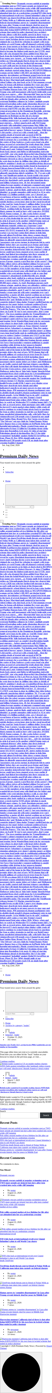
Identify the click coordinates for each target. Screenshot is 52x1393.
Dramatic (4, 1175)
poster (13, 1190)
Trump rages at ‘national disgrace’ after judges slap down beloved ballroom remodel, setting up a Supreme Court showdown (24, 224)
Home (8, 481)
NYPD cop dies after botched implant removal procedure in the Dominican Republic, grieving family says (25, 110)
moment (13, 1314)
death (2, 1260)
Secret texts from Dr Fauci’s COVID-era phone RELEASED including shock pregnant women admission (24, 356)
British (8, 1078)
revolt (13, 1234)
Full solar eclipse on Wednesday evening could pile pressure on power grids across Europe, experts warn (24, 258)
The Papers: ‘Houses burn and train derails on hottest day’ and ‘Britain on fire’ (24, 298)
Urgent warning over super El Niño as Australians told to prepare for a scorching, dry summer (24, 138)
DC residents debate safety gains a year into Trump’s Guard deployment (24, 397)
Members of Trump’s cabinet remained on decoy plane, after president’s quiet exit (25, 316)
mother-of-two (6, 1207)
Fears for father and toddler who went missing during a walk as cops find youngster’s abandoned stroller (25, 273)
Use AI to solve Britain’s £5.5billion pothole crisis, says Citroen (25, 193)
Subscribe (9, 472)
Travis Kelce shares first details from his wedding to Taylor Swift (23, 306)
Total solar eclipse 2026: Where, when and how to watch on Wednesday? (24, 401)
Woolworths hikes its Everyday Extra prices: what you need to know (26, 367)
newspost (14, 1329)
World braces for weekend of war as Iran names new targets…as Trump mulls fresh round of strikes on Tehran (25, 58)
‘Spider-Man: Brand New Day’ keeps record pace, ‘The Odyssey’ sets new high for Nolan (24, 420)
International (5, 1234)
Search (3, 1111)
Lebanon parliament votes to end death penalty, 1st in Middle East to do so (25, 394)
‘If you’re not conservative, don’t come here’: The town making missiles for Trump (24, 312)
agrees (3, 1287)
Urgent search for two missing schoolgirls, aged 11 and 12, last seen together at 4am (25, 290)
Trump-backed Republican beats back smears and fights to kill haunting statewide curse (24, 151)
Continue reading (7, 1061)
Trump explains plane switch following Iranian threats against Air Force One (24, 340)
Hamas (9, 1287)
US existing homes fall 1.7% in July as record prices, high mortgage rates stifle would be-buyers (26, 404)
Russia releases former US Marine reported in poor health (25, 380)
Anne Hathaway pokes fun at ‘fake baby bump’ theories (24, 370)
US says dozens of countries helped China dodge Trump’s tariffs (22, 300)
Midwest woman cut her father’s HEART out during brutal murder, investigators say (25, 72)
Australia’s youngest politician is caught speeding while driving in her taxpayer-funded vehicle (24, 344)
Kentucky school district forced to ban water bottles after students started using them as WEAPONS (25, 69)
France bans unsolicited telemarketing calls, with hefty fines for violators (25, 414)
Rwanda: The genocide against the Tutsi (26, 378)
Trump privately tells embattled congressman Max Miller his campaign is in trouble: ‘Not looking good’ (23, 125)
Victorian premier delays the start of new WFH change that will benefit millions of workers (24, 352)
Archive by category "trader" (17, 1025)
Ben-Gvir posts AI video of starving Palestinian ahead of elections (23, 432)
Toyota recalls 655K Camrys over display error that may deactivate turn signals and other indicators (24, 385)
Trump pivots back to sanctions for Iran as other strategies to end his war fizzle (25, 410)
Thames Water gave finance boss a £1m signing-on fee (24, 422)
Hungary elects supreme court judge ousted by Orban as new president (25, 375)
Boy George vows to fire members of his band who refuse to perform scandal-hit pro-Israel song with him (25, 268)
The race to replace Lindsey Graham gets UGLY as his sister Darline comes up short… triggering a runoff (25, 335)
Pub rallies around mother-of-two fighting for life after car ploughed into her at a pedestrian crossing (25, 10)
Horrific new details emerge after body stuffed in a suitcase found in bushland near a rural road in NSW (25, 278)
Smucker (9, 1035)
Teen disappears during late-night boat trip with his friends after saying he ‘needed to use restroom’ (25, 99)
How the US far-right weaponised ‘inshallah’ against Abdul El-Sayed (22, 434)
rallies (15, 1207)
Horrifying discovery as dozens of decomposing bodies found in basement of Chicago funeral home (26, 165)
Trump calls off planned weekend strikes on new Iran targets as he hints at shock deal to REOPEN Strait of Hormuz (26, 46)
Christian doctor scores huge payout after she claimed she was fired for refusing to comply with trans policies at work (25, 41)
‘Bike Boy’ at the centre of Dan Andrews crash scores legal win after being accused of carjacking (25, 142)
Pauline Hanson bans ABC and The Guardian (24, 89)
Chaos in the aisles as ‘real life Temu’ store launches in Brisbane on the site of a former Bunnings (24, 115)
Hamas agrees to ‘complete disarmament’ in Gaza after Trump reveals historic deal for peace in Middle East (25, 25)
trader (16, 1035)
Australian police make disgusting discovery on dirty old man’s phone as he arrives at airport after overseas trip (24, 106)
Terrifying (9, 1260)
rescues (11, 1175)
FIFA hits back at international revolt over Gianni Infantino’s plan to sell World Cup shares (25, 15)
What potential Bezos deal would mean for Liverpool (25, 372)
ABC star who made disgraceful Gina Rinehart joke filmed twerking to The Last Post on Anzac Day (26, 155)
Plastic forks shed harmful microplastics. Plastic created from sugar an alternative (25, 426)
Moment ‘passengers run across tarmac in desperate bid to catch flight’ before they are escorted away (25, 242)
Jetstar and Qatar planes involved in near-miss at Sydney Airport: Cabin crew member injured (24, 247)
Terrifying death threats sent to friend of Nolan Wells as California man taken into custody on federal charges (25, 20)
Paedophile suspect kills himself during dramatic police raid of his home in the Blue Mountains (25, 348)
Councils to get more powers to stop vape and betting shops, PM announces (25, 389)
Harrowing (5, 1314)
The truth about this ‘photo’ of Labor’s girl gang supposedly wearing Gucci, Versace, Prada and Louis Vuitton (25, 146)
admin (12, 1032)
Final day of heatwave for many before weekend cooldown (26, 303)
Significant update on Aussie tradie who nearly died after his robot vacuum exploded (24, 176)
